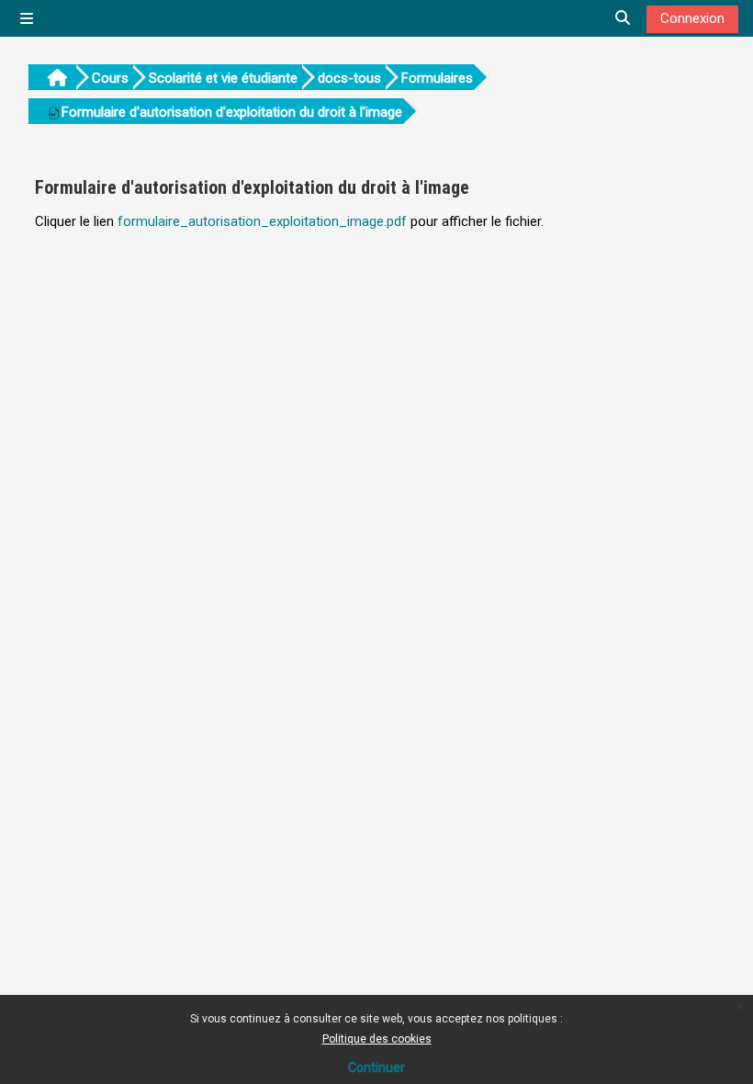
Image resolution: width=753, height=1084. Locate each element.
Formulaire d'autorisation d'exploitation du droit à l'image (232, 112)
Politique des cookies (377, 1039)
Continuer (376, 1067)
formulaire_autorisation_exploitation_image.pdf (262, 221)
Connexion (692, 18)
